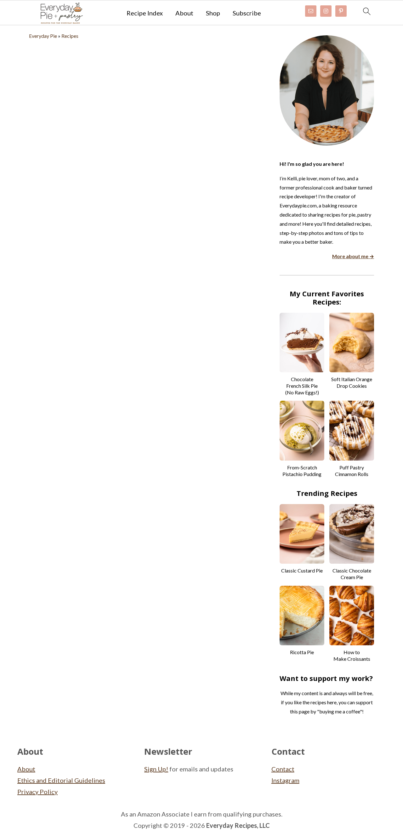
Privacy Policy (37, 791)
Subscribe (247, 13)
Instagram (285, 780)
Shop (213, 13)
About (184, 13)
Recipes (69, 36)
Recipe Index (145, 13)
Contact (282, 769)
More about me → (353, 256)
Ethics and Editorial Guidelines (61, 780)
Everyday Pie (43, 36)
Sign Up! (156, 769)
